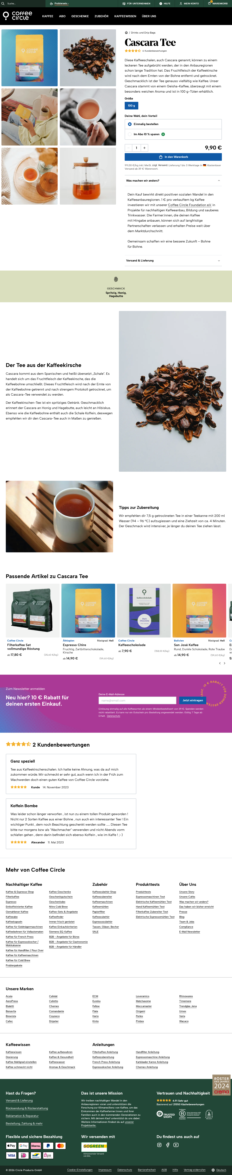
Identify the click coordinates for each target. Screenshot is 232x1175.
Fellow (96, 1006)
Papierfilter (98, 911)
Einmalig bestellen (146, 124)
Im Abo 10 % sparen (147, 134)
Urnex (182, 1011)
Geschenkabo (57, 901)
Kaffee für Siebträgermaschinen (24, 926)
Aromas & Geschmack (62, 1067)
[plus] (144, 148)
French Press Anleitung (106, 1062)
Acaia (9, 996)
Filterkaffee (12, 896)
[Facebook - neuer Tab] (167, 1145)
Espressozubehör (102, 921)
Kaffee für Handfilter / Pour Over (25, 950)
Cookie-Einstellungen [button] (80, 1169)
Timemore (185, 1001)
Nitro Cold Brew (58, 906)
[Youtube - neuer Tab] (176, 1145)
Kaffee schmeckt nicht (19, 1067)
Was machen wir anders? (193, 901)
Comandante (56, 1011)
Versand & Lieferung (19, 1100)
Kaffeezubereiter (102, 896)
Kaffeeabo (12, 916)
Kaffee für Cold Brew (18, 960)
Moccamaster (144, 1006)
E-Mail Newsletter (189, 931)
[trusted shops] (166, 1115)
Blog (181, 916)
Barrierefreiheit (147, 1169)
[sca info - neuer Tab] (209, 1114)
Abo (62, 16)
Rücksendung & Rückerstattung (27, 1108)
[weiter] (224, 663)
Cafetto (53, 1001)
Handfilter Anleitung (147, 1052)
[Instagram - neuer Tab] (159, 1145)
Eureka (96, 1001)
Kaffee (47, 16)
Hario (95, 1016)
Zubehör (102, 16)
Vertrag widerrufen (195, 1169)
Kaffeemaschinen (102, 901)
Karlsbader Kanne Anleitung (152, 1062)
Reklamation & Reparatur (22, 1116)
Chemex (54, 1006)
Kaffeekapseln (14, 921)
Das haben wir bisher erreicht (196, 906)
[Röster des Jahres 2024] (221, 1085)
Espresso (11, 901)
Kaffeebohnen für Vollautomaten (24, 931)
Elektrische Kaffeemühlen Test (154, 901)
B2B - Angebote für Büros (64, 936)
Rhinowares (186, 996)
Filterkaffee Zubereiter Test (152, 911)
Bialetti (10, 1006)
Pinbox (140, 1021)
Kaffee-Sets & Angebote (63, 911)
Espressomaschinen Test (150, 896)
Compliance (186, 926)
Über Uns (149, 16)
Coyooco (54, 1016)
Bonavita (11, 1011)
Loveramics (142, 996)
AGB (164, 1169)
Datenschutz (113, 716)
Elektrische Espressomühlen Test (155, 916)
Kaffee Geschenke (60, 891)
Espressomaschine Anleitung (153, 1057)
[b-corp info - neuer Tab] (190, 1114)
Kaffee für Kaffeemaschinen (22, 955)
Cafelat (53, 996)
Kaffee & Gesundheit (61, 1057)
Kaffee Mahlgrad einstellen (21, 1062)
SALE (95, 931)
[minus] (128, 148)
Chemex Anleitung (147, 1067)
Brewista (11, 1016)
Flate (95, 1011)
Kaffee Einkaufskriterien (63, 926)
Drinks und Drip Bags (143, 33)
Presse (183, 911)
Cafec (9, 1021)
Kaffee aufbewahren (60, 1052)
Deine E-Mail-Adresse (112, 694)
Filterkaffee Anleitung (105, 1052)
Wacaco (183, 1021)
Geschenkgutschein (61, 896)
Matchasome (143, 1001)
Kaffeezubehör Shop (104, 891)
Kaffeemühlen (100, 906)
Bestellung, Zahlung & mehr (24, 1123)
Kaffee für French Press (20, 936)
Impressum (105, 1169)
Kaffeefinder (56, 916)
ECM (95, 996)
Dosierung (12, 1057)
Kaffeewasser (57, 1062)
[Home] (17, 16)
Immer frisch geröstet (61, 921)
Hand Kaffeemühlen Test (150, 906)
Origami (140, 1011)
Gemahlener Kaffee (17, 911)
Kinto (95, 1021)
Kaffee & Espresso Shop (20, 891)
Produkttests (143, 891)
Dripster (54, 1021)
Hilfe (175, 1169)
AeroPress (12, 1001)
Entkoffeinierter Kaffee (19, 906)
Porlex (139, 1016)
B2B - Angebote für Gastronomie (68, 941)
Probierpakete (14, 965)
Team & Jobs (186, 921)
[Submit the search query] (3, 3)
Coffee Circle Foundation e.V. (190, 205)
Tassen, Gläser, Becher (105, 926)
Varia (182, 1016)
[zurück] (220, 663)
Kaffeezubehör (100, 916)
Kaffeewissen (125, 16)
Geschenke (80, 16)
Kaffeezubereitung (103, 1057)
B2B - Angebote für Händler (65, 946)
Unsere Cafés (187, 896)
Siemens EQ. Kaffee (60, 931)
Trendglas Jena (188, 1006)
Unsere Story (186, 891)
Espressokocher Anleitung (107, 1067)
